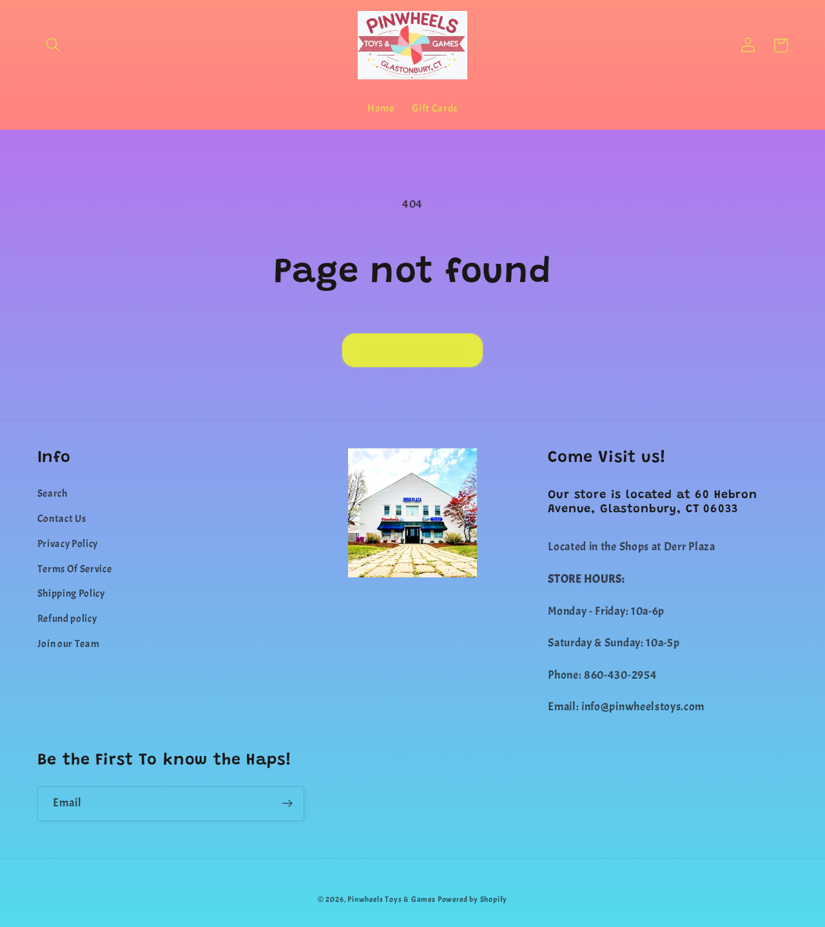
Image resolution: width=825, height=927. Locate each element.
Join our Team (68, 643)
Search (52, 493)
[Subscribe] (287, 803)
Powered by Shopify (473, 899)
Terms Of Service (74, 569)
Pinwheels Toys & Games (391, 899)
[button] (53, 45)
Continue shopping (413, 350)
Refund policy (67, 618)
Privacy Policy (68, 543)
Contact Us (61, 518)
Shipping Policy (71, 593)
